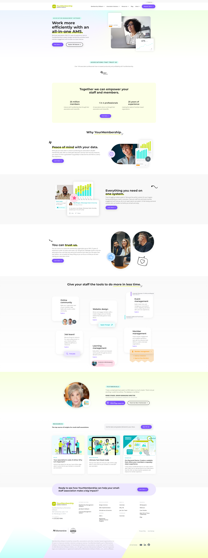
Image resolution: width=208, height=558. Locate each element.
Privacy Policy (142, 531)
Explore (63, 313)
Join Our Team (123, 510)
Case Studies (143, 510)
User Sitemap (151, 531)
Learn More (57, 161)
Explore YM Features (73, 44)
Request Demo (148, 6)
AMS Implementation (105, 507)
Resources (124, 6)
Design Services (103, 505)
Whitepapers (143, 505)
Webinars (142, 507)
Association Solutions (112, 6)
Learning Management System (85, 512)
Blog (132, 6)
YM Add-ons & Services (105, 510)
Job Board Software (84, 509)
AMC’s (100, 516)
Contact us (149, 2)
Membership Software (97, 6)
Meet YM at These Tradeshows (145, 513)
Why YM (121, 507)
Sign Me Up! (146, 427)
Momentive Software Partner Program (103, 520)
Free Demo (57, 44)
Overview (121, 505)
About (137, 6)
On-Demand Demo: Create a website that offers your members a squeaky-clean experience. (139, 462)
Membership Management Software (86, 505)
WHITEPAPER (93, 457)
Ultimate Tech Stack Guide (99, 460)
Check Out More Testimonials (138, 403)
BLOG (55, 457)
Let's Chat (142, 489)
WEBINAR (128, 458)
